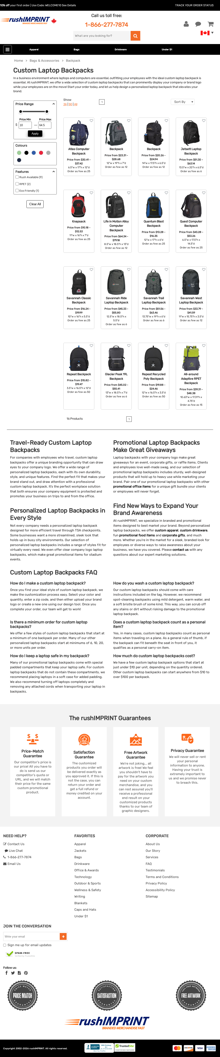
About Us (153, 844)
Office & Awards (86, 870)
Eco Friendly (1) (29, 190)
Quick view (79, 136)
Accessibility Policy (160, 890)
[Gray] (48, 152)
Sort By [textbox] (179, 102)
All (75, 104)
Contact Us (15, 844)
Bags (76, 49)
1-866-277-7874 (106, 24)
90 (70, 104)
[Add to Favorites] (91, 120)
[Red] (41, 152)
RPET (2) (25, 184)
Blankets (80, 903)
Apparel (33, 49)
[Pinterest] (26, 973)
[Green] (19, 152)
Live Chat (15, 851)
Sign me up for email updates (30, 945)
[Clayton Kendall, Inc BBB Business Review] (99, 1052)
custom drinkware (193, 530)
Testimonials (155, 870)
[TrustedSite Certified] (20, 954)
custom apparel (166, 530)
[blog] (19, 973)
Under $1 (167, 49)
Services (152, 857)
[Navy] (19, 159)
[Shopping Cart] (211, 24)
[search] (135, 36)
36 (65, 104)
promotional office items (132, 486)
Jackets (80, 851)
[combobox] (183, 102)
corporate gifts (173, 535)
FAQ (149, 864)
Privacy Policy (156, 883)
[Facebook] (7, 973)
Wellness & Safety (87, 890)
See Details (69, 5)
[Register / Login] (186, 24)
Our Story (153, 851)
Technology (83, 877)
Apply (35, 133)
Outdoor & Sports (87, 883)
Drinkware (121, 49)
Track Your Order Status (194, 5)
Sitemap (152, 896)
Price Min (25, 119)
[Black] (26, 152)
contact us (181, 550)
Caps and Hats (85, 910)
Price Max (45, 119)
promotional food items (137, 535)
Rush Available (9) (31, 177)
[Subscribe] (63, 936)
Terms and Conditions (162, 877)
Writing (79, 896)
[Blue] (33, 152)
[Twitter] (13, 973)
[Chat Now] (198, 24)
